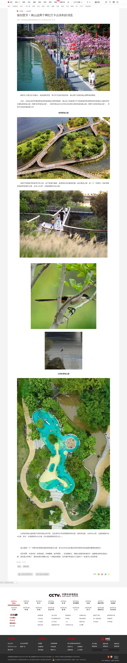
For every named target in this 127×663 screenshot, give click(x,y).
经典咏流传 (82, 615)
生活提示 (95, 621)
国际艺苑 (82, 621)
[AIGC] (97, 2)
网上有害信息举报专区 (74, 643)
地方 (9, 6)
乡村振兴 (15, 6)
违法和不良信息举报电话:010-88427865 (70, 656)
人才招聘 (79, 649)
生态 (21, 6)
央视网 (21, 11)
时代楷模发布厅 (56, 618)
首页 (11, 2)
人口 (66, 621)
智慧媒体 (94, 646)
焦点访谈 (54, 615)
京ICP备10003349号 (34, 659)
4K (68, 2)
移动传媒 (40, 649)
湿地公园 (26, 566)
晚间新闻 (68, 615)
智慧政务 (105, 646)
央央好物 (88, 6)
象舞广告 (22, 646)
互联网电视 (54, 643)
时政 (16, 2)
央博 (33, 6)
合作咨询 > (105, 650)
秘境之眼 (40, 625)
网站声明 (10, 649)
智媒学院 (105, 643)
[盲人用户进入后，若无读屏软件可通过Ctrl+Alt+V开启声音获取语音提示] (106, 2)
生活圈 (81, 625)
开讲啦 (67, 618)
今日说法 (40, 618)
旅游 (43, 6)
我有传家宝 (82, 618)
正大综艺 (54, 621)
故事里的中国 (111, 615)
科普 (48, 6)
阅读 (62, 6)
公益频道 (28, 11)
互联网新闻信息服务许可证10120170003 (18, 656)
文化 (38, 6)
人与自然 (40, 621)
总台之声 (10, 643)
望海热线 (70, 649)
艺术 (67, 6)
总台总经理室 (24, 643)
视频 (34, 2)
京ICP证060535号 (12, 659)
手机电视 (53, 646)
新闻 (23, 2)
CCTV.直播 (77, 2)
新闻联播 (12, 620)
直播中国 (62, 2)
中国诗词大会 (69, 625)
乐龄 (57, 6)
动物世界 (109, 618)
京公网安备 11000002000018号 (63, 659)
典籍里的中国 (55, 625)
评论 (29, 2)
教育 (50, 2)
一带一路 (27, 6)
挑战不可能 (96, 615)
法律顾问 (79, 646)
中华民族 (109, 621)
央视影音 (40, 646)
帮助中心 (53, 649)
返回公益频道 (43, 574)
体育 (45, 2)
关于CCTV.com (12, 646)
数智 (72, 6)
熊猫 (55, 2)
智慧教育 (116, 646)
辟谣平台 (70, 646)
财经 (39, 2)
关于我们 (94, 643)
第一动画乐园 (97, 618)
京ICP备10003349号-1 (46, 659)
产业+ (81, 6)
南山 (19, 566)
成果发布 (116, 643)
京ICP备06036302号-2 (23, 659)
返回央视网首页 (26, 574)
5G (77, 6)
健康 (53, 6)
